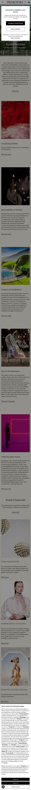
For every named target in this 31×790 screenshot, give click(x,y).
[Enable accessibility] (3, 786)
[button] (27, 7)
